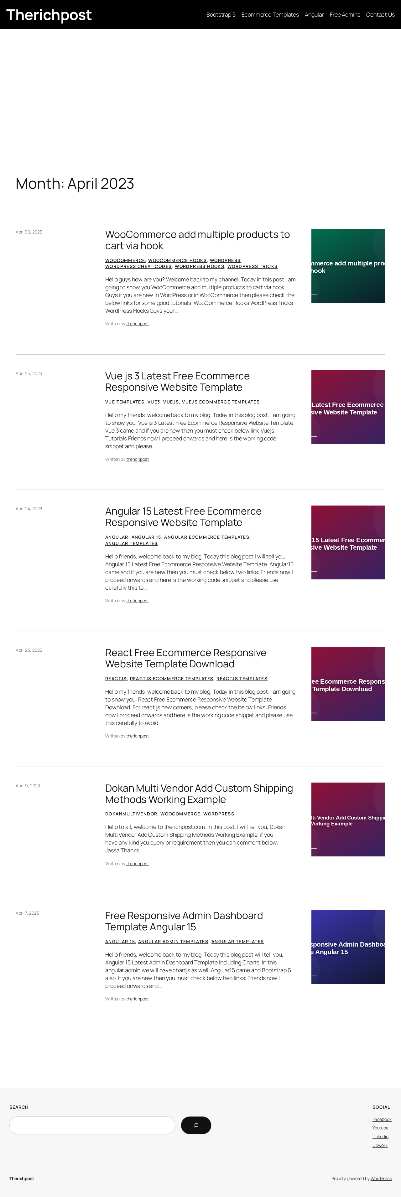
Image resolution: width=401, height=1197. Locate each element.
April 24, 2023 (29, 508)
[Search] (196, 1125)
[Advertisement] (200, 79)
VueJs (171, 402)
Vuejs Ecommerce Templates (221, 402)
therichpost (137, 323)
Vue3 (154, 402)
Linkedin (380, 1136)
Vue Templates (124, 402)
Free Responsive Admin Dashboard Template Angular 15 (184, 921)
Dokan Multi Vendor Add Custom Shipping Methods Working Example (199, 794)
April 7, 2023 (27, 913)
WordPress (381, 1178)
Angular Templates (131, 543)
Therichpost (49, 14)
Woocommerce (125, 260)
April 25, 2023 (29, 373)
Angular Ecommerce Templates (206, 537)
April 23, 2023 (29, 650)
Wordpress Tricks (252, 266)
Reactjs (116, 678)
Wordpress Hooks (199, 266)
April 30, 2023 (29, 232)
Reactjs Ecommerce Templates (172, 678)
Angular (116, 537)
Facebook (382, 1119)
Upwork (380, 1145)
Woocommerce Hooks (177, 260)
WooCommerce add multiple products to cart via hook (197, 240)
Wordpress (225, 260)
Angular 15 (146, 537)
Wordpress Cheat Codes (138, 266)
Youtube (380, 1128)
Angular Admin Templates (173, 941)
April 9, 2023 (28, 786)
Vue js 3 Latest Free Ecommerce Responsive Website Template (177, 381)
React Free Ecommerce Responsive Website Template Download (186, 658)
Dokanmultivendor (131, 814)
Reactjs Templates (242, 678)
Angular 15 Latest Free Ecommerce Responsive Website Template (183, 517)
